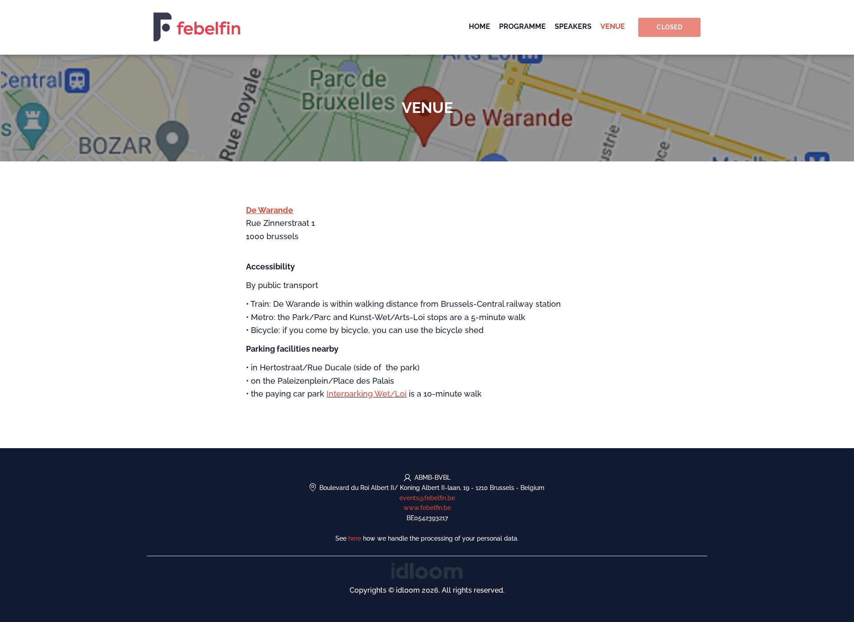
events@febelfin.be (427, 498)
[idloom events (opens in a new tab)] (426, 570)
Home (479, 26)
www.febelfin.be (427, 507)
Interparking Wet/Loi (366, 393)
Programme (522, 26)
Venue (612, 26)
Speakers (573, 26)
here (354, 538)
